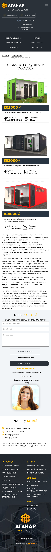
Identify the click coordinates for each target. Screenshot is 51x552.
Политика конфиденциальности (37, 490)
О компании (33, 505)
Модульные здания (13, 38)
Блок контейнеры (13, 43)
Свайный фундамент (36, 469)
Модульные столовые (12, 491)
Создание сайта (20, 543)
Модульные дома (10, 488)
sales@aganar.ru (25, 27)
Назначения (17, 56)
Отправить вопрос (25, 351)
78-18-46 (25, 21)
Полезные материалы (37, 482)
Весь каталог (37, 47)
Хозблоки (13, 47)
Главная (5, 56)
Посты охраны (37, 43)
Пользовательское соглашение (36, 495)
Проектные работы (35, 473)
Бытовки (37, 38)
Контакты (31, 509)
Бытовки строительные (12, 484)
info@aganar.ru (25, 24)
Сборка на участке (35, 465)
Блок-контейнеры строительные (10, 496)
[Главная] (15, 6)
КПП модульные (9, 473)
